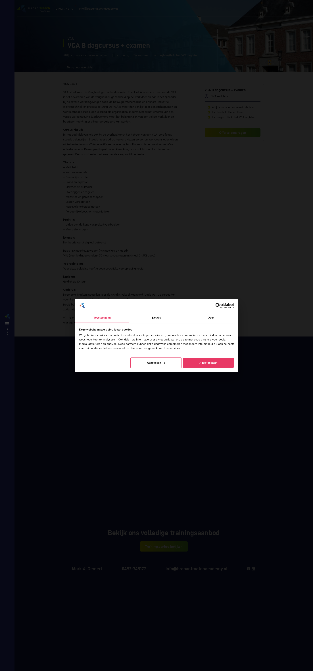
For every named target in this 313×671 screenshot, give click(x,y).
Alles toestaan (208, 362)
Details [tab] (156, 317)
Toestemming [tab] (102, 317)
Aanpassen (154, 362)
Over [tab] (211, 317)
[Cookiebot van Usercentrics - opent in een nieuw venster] (218, 305)
